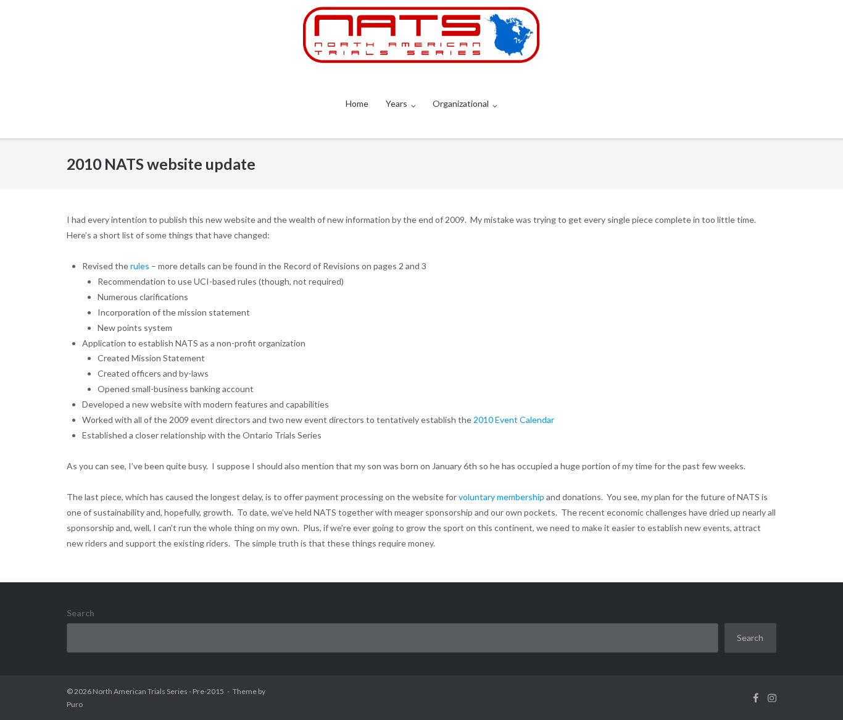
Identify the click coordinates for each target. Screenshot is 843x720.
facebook (755, 697)
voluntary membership (501, 497)
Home (357, 103)
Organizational (461, 103)
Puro (75, 704)
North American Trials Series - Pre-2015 (158, 691)
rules (140, 266)
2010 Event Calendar (513, 419)
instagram (772, 697)
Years (396, 103)
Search (80, 613)
